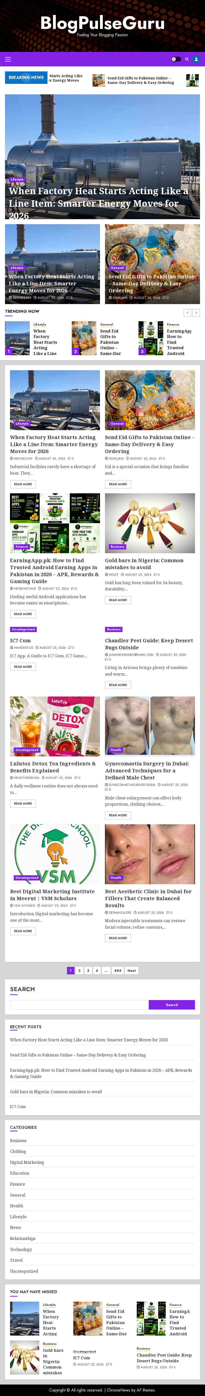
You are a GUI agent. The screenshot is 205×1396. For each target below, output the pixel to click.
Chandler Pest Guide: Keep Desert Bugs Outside (164, 1357)
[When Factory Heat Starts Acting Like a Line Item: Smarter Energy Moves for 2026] (102, 163)
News (15, 1227)
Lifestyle (17, 179)
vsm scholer (24, 906)
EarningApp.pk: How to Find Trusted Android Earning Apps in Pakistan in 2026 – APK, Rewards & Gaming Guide (54, 571)
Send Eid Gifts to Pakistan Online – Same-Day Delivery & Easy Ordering (151, 283)
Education (19, 1173)
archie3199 (22, 298)
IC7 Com (20, 640)
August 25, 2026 (51, 298)
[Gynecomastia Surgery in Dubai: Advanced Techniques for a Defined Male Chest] (150, 726)
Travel (16, 1260)
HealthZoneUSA (27, 778)
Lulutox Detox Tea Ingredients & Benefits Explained (53, 767)
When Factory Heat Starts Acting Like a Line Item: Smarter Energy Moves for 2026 (98, 203)
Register (196, 59)
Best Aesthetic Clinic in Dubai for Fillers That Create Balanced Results (148, 898)
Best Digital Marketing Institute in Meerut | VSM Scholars (52, 895)
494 (117, 970)
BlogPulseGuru (102, 23)
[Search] (187, 59)
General (117, 268)
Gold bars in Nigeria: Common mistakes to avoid (179, 342)
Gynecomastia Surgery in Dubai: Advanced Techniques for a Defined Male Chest (147, 770)
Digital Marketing (27, 1162)
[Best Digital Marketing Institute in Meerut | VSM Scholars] (55, 854)
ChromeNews (118, 1390)
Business (173, 325)
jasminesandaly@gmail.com (131, 655)
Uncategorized (23, 629)
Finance (106, 325)
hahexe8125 (23, 648)
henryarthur (25, 589)
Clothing (18, 1151)
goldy (114, 575)
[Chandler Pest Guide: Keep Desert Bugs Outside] (150, 629)
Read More (23, 484)
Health (116, 750)
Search (22, 989)
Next (132, 970)
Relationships (23, 1238)
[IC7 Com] (48, 629)
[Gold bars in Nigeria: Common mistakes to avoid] (150, 338)
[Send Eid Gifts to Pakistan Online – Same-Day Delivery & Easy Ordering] (17, 338)
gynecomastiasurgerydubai (132, 785)
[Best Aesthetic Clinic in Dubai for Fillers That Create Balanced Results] (150, 854)
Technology (21, 1249)
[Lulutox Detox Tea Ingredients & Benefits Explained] (55, 726)
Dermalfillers (120, 913)
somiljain (120, 298)
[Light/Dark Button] (176, 59)
